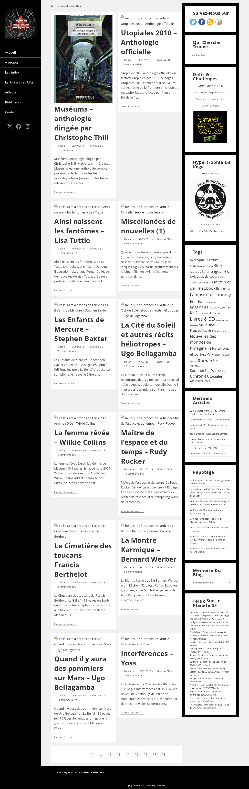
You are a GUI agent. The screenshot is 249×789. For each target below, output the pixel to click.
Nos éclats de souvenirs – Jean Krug (207, 698)
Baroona (194, 536)
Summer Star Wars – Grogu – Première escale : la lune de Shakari (209, 412)
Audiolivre (196, 266)
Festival (197, 301)
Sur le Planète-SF (207, 603)
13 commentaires (67, 150)
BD (204, 266)
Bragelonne (195, 271)
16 (145, 754)
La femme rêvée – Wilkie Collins (82, 437)
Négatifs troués (197, 684)
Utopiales (215, 376)
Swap (222, 371)
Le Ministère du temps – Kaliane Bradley (210, 419)
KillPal (195, 312)
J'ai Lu (211, 307)
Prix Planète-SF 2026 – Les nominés (207, 453)
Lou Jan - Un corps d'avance (203, 641)
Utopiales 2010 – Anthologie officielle (149, 42)
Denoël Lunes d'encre (201, 282)
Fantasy (222, 294)
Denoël (221, 276)
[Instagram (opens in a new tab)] (27, 126)
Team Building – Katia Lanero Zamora (208, 433)
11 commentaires (67, 699)
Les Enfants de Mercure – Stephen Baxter (81, 329)
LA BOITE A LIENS (210, 105)
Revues (193, 361)
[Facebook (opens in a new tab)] (18, 126)
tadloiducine (196, 480)
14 (127, 754)
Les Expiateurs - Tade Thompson (206, 648)
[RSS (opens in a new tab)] (9, 132)
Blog (217, 265)
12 (109, 754)
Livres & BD (96, 145)
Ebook (210, 288)
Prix (210, 354)
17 (154, 754)
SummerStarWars (205, 370)
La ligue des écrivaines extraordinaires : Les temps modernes (209, 624)
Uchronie (198, 376)
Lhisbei (61, 145)
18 (163, 754)
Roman (205, 361)
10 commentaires (134, 473)
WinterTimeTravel (200, 380)
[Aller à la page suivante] (172, 754)
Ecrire (220, 288)
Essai (227, 289)
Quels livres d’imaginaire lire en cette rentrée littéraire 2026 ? (208, 634)
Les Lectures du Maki (200, 489)
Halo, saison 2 (197, 688)
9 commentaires (133, 64)
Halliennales (210, 302)
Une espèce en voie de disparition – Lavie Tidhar (206, 520)
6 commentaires (133, 243)
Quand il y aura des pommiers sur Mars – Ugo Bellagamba (80, 673)
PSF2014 (217, 355)
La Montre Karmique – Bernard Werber (149, 549)
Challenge (210, 271)
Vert (192, 501)
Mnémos (194, 325)
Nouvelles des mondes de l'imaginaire (203, 342)
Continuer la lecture (65, 192)
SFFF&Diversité (197, 365)
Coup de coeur (207, 276)
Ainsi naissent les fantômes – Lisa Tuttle (79, 231)
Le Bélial (215, 313)
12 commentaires (67, 253)
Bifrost (210, 266)
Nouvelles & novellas (208, 330)
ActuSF (193, 260)
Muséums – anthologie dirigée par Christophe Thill (81, 123)
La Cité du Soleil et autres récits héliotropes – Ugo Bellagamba (149, 339)
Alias (192, 527)
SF (215, 360)
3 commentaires (66, 586)
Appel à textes (208, 259)
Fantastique (202, 295)
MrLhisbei (207, 325)
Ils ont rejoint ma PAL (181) (203, 448)
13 (118, 754)
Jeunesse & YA (222, 307)
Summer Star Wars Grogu (210, 85)
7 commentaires (66, 351)
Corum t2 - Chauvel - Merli (203, 612)
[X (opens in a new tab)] (9, 126)
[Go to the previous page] (82, 754)
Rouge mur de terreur (201, 678)
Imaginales (199, 307)
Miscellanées (221, 319)
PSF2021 (225, 355)
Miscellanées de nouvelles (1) (148, 226)
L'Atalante (205, 313)
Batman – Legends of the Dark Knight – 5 (210, 661)
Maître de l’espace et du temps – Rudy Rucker (144, 447)
